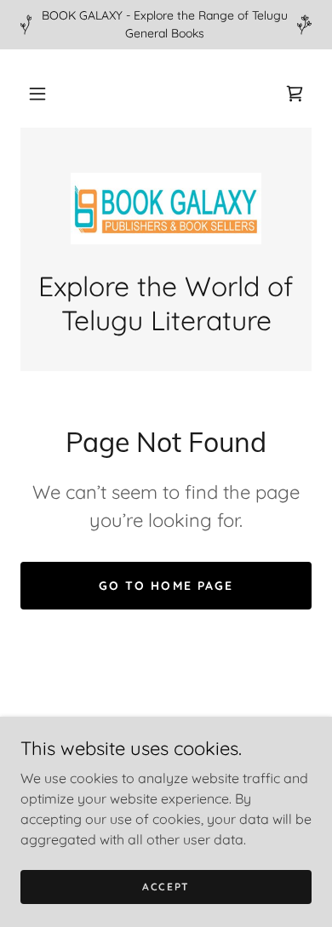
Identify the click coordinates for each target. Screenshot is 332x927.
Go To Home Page (165, 585)
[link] (295, 94)
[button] (37, 94)
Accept (166, 886)
